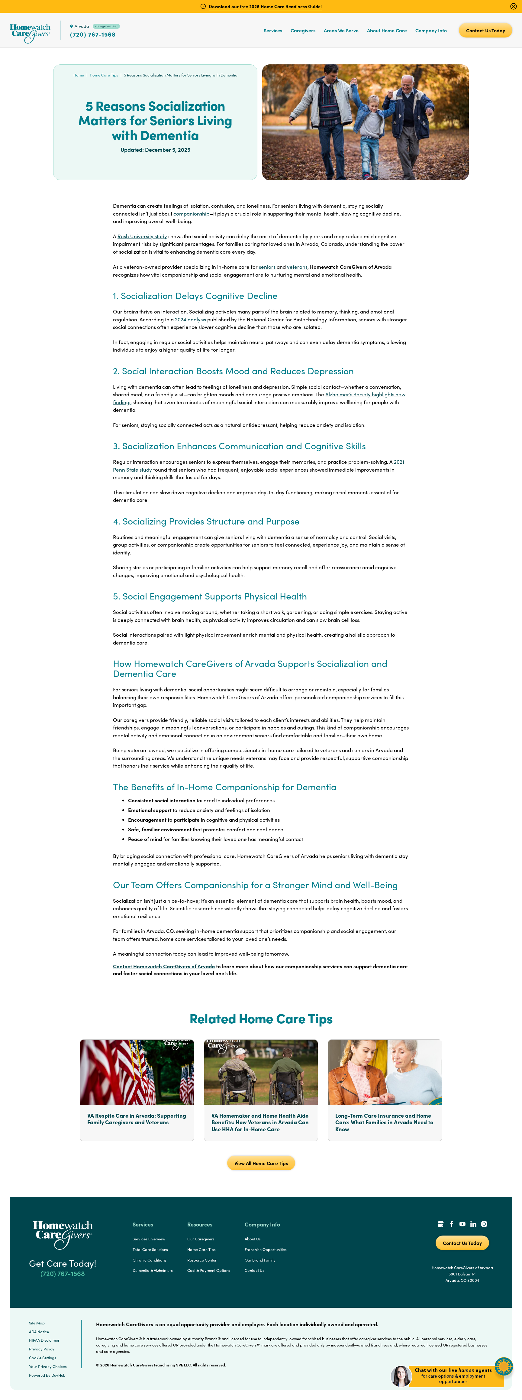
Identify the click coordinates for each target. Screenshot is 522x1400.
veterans (297, 266)
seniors (267, 266)
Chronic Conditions (149, 1260)
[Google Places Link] (441, 1224)
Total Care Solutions (150, 1249)
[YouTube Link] (462, 1224)
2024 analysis (190, 319)
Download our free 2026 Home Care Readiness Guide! (265, 6)
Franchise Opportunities (266, 1249)
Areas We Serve (341, 30)
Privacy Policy (41, 1349)
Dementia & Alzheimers (153, 1270)
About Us (253, 1239)
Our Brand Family (260, 1260)
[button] (452, 1391)
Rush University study (142, 236)
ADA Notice (39, 1331)
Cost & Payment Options (208, 1270)
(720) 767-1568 (93, 34)
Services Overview (149, 1239)
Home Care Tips (104, 75)
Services (273, 30)
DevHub (58, 1375)
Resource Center (202, 1260)
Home (78, 75)
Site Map (37, 1323)
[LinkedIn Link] (473, 1224)
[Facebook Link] (452, 1224)
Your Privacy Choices (48, 1366)
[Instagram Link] (484, 1224)
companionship (191, 213)
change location (106, 26)
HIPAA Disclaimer (44, 1340)
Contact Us (254, 1270)
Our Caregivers (200, 1239)
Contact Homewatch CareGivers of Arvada (164, 966)
